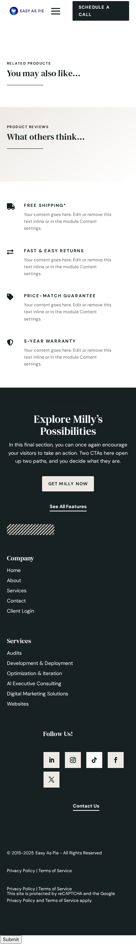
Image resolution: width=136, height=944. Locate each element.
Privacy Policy (21, 871)
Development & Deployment (40, 663)
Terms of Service (55, 871)
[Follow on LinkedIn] (51, 760)
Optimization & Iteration (34, 673)
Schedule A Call (94, 10)
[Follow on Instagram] (73, 760)
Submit (11, 939)
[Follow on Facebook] (115, 760)
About (14, 580)
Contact (16, 600)
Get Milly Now (68, 484)
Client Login (20, 611)
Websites (18, 703)
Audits (14, 653)
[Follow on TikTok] (94, 760)
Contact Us (86, 806)
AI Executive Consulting (34, 683)
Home (14, 570)
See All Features (68, 506)
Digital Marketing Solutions (37, 693)
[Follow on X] (51, 779)
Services (16, 590)
